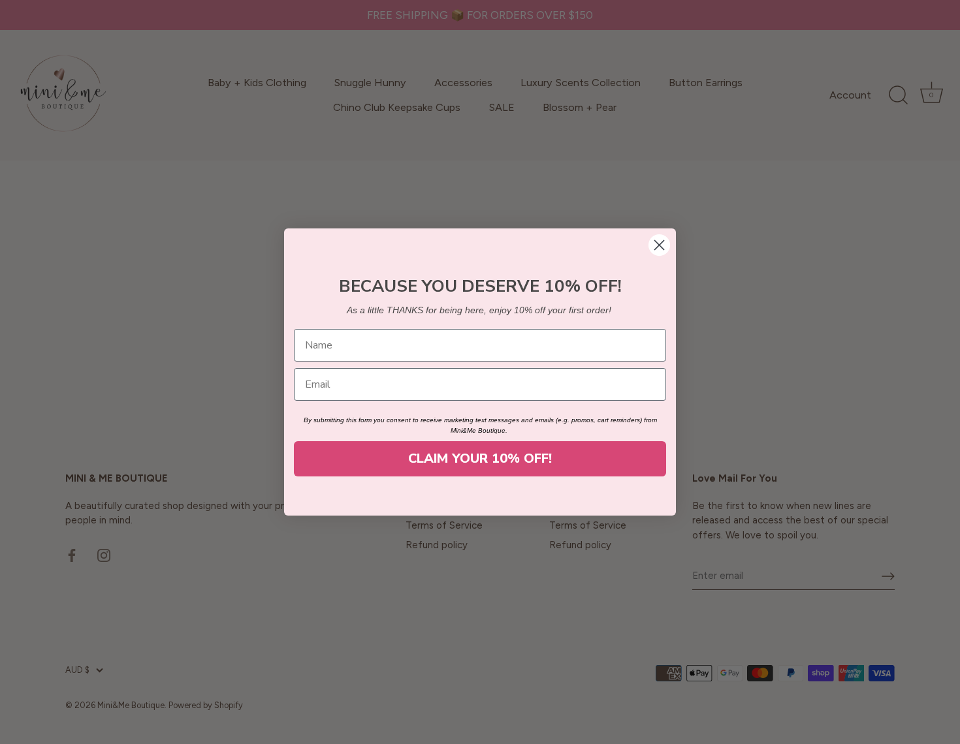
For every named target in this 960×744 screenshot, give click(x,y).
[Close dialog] (659, 245)
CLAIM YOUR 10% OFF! (480, 458)
